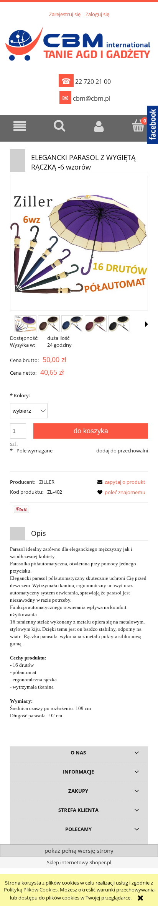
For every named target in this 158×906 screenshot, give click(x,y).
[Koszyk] (138, 125)
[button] (20, 126)
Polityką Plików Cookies (31, 889)
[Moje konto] (98, 126)
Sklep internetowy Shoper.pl (79, 862)
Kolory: (20, 395)
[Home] (79, 42)
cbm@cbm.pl (86, 97)
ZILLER (46, 481)
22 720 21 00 (86, 80)
